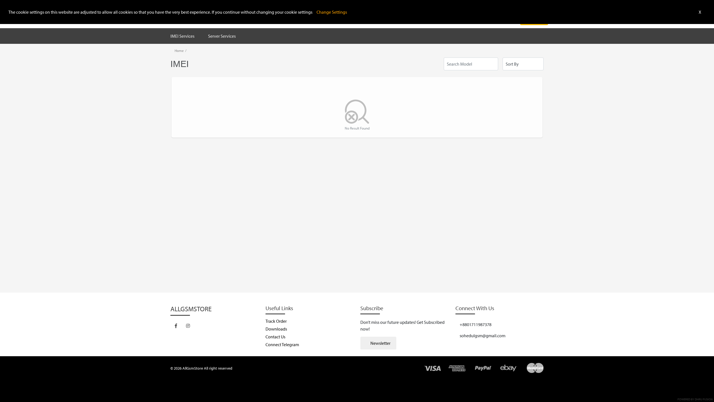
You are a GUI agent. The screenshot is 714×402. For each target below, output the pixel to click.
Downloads (276, 329)
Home (179, 50)
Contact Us (275, 336)
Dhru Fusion (704, 399)
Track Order (276, 321)
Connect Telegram (282, 344)
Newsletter (380, 343)
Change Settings (332, 12)
